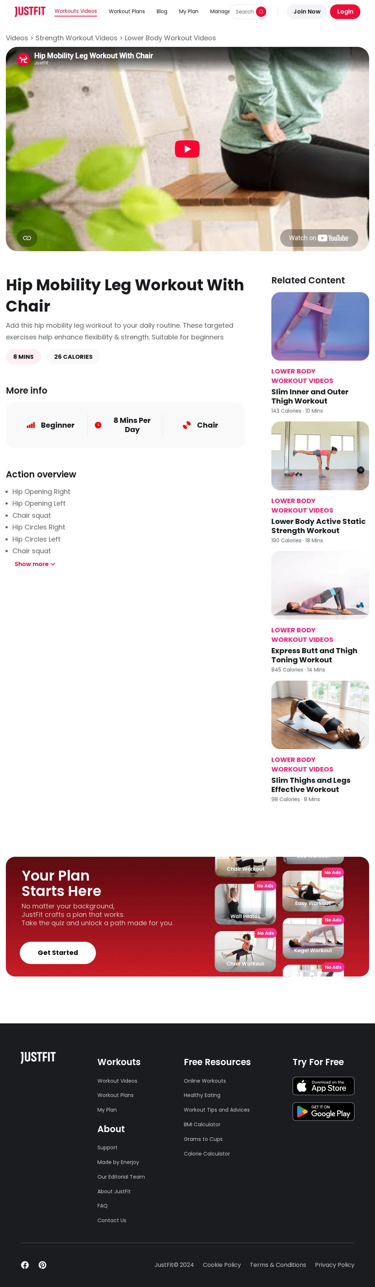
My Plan (188, 11)
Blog (162, 11)
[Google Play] (323, 1111)
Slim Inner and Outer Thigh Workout (310, 396)
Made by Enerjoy (118, 1162)
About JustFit (114, 1191)
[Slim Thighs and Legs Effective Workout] (320, 715)
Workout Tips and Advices (217, 1109)
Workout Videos (117, 1081)
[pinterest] (42, 1265)
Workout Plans (127, 11)
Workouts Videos (76, 11)
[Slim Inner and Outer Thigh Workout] (320, 326)
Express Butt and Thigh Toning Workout (314, 655)
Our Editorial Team (119, 1176)
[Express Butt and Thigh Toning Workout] (320, 585)
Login (345, 11)
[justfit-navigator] (30, 12)
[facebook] (25, 1265)
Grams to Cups (203, 1139)
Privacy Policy (334, 1265)
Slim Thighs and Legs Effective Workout (310, 785)
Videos (17, 37)
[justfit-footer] (38, 1058)
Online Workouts (205, 1081)
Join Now (307, 11)
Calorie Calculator (207, 1153)
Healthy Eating (202, 1095)
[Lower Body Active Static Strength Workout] (320, 455)
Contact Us (111, 1220)
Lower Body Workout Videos (170, 37)
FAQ (102, 1205)
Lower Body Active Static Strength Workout (318, 526)
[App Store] (323, 1086)
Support (107, 1147)
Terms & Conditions (278, 1265)
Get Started (58, 952)
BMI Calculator (202, 1124)
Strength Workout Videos (77, 37)
